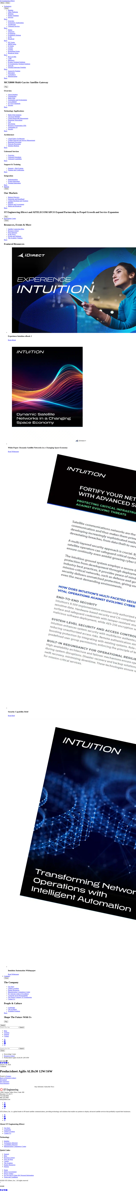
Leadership (11, 1007)
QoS (9, 122)
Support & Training (14, 71)
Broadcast (11, 39)
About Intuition (13, 94)
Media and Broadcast (14, 206)
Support (6, 1034)
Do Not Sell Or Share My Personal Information (19, 1175)
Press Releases (12, 232)
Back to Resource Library (8, 1078)
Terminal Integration (14, 183)
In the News (12, 234)
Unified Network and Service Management (21, 140)
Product (8, 1076)
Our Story (11, 986)
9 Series (10, 49)
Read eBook (12, 340)
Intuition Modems (13, 146)
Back (5, 19)
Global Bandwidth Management (18, 118)
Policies (6, 1166)
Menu (2, 3)
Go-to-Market (12, 102)
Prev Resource (4, 1081)
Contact (6, 1036)
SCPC (10, 37)
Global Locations (13, 988)
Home (6, 1170)
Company (7, 976)
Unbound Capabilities (15, 159)
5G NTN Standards (14, 103)
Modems (10, 14)
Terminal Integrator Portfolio (17, 67)
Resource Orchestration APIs (17, 125)
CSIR (10, 58)
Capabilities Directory (11, 1144)
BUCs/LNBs (12, 57)
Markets (6, 187)
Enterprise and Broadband (16, 199)
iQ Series (11, 46)
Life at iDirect (12, 1009)
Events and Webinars (14, 236)
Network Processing (14, 144)
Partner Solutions (13, 15)
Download (3, 1080)
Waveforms (11, 124)
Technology (7, 6)
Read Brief (11, 715)
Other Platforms (13, 12)
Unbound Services (14, 26)
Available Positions (14, 1011)
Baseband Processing (14, 142)
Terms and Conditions (11, 1177)
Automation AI (12, 127)
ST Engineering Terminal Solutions (19, 64)
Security (10, 105)
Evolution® (11, 33)
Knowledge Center (10, 218)
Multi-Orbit (11, 98)
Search (3, 1025)
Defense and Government (16, 204)
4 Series (10, 48)
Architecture (12, 24)
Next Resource (4, 1083)
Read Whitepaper (13, 451)
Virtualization (12, 96)
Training (6, 1032)
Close (7, 3)
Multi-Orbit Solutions (14, 115)
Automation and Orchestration (17, 100)
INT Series (11, 42)
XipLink (10, 65)
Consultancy (12, 74)
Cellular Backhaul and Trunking (18, 201)
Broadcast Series (13, 53)
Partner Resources (13, 990)
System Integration (14, 181)
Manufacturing (12, 76)
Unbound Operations (14, 157)
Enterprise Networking (15, 120)
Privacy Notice (8, 1173)
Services (10, 17)
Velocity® (11, 31)
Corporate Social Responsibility (18, 995)
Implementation (13, 179)
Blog (5, 1031)
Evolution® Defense (14, 35)
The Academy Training (15, 238)
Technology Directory (11, 1143)
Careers (6, 1161)
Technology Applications (16, 23)
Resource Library (13, 231)
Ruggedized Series (14, 51)
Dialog (10, 30)
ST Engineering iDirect (7, 1)
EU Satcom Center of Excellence (18, 994)
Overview (11, 21)
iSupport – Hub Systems (15, 168)
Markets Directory (13, 197)
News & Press (8, 1159)
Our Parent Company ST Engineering (20, 997)
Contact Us (11, 999)
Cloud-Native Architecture (16, 138)
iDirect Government (10, 1172)
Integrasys (11, 60)
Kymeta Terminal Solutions (16, 62)
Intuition (10, 10)
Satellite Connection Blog (16, 229)
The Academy (8, 1163)
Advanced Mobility (14, 116)
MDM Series (12, 44)
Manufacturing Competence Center (19, 992)
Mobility (10, 202)
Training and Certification (16, 170)
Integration (11, 73)
